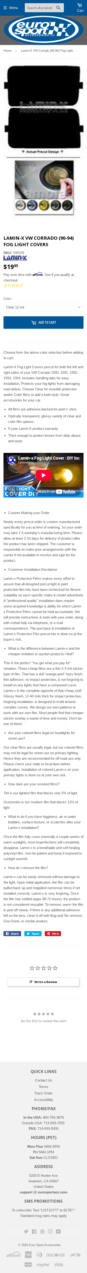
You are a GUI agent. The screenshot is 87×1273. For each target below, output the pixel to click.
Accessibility (43, 1100)
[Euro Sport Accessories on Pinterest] (42, 1232)
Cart (80, 10)
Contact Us (43, 1080)
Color (7, 298)
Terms (43, 1087)
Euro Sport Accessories (45, 1245)
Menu (13, 8)
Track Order (43, 1093)
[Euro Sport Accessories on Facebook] (34, 1232)
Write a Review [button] (45, 982)
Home (7, 50)
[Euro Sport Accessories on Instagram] (50, 1232)
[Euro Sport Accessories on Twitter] (26, 1232)
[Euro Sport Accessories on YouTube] (58, 1232)
